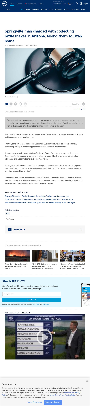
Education (75, 9)
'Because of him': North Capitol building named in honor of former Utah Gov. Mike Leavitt (72, 266)
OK (87, 381)
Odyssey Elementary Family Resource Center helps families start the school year (37, 196)
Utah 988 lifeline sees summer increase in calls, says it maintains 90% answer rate (44, 266)
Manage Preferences (34, 402)
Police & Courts (47, 9)
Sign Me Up (31, 300)
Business (58, 9)
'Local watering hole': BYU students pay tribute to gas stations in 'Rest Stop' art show (39, 199)
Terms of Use (35, 304)
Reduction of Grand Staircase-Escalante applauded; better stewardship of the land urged (40, 202)
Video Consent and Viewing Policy (63, 395)
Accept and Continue (52, 402)
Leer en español (79, 109)
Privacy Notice (45, 304)
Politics (67, 9)
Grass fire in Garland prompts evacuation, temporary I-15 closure (16, 266)
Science (84, 9)
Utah (7, 213)
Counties (35, 9)
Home (28, 9)
